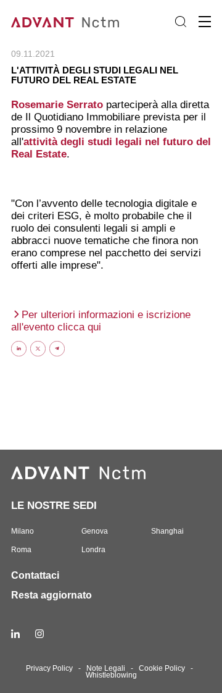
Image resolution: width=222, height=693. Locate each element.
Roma (21, 549)
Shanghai (167, 531)
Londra (93, 549)
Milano (22, 531)
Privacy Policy (49, 668)
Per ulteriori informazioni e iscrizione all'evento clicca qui (101, 321)
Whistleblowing (111, 675)
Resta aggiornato (51, 595)
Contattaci (35, 575)
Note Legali (105, 668)
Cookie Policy (162, 668)
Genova (94, 531)
